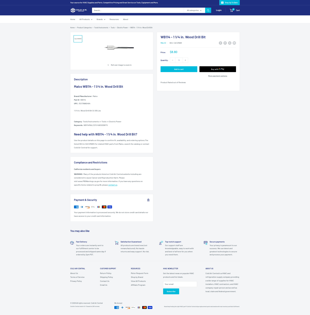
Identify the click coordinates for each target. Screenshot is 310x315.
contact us (112, 185)
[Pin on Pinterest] (225, 43)
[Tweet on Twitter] (229, 43)
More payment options (217, 76)
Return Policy (105, 273)
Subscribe (171, 291)
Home (72, 19)
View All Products (138, 281)
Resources (114, 19)
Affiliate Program (138, 285)
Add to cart (179, 69)
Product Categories (84, 28)
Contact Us (104, 281)
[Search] (208, 10)
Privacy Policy (76, 281)
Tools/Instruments (101, 28)
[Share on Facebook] (220, 43)
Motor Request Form (139, 273)
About (125, 19)
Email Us (103, 285)
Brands (100, 19)
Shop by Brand (137, 277)
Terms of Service (77, 277)
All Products (84, 19)
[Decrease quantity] (172, 60)
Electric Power (122, 28)
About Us (74, 273)
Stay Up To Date (231, 2)
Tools (113, 28)
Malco (163, 43)
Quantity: (164, 60)
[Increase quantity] (185, 60)
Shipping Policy (106, 277)
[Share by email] (234, 43)
